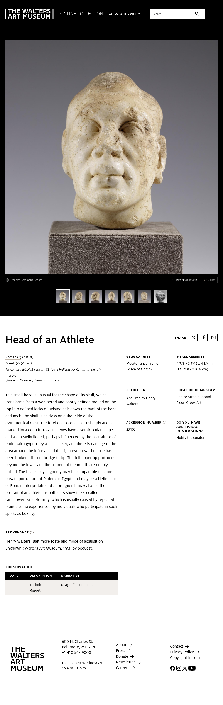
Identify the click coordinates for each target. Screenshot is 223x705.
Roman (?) (13, 357)
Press (121, 650)
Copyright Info (183, 657)
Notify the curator (190, 437)
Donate (122, 656)
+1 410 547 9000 (76, 652)
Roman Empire (45, 380)
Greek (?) (12, 363)
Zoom (211, 280)
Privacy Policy (182, 651)
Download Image (186, 280)
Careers (123, 667)
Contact (177, 646)
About (121, 644)
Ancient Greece (19, 380)
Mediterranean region (143, 363)
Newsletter (126, 661)
